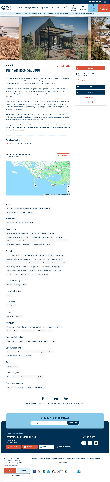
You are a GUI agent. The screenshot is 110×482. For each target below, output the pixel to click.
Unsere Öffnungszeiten (64, 447)
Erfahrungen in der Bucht (31, 8)
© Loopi (68, 194)
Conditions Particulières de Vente (58, 458)
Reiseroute (64, 156)
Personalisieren (16, 476)
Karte (83, 80)
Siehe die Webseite (90, 98)
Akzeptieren (10, 470)
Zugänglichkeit (95, 2)
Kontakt (44, 447)
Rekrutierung (34, 458)
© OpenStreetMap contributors (59, 194)
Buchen (90, 68)
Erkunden (19, 8)
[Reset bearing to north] (68, 191)
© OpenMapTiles (48, 194)
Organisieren (44, 8)
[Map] (38, 178)
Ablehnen (23, 470)
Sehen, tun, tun (55, 8)
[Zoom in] (68, 186)
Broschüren (29, 447)
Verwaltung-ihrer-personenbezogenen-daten (76, 458)
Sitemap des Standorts (63, 462)
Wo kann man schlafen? (62, 13)
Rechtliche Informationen (44, 458)
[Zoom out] (68, 189)
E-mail (90, 87)
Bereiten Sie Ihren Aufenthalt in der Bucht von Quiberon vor (39, 13)
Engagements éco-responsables (93, 458)
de (105, 1)
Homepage (18, 13)
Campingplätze (76, 13)
